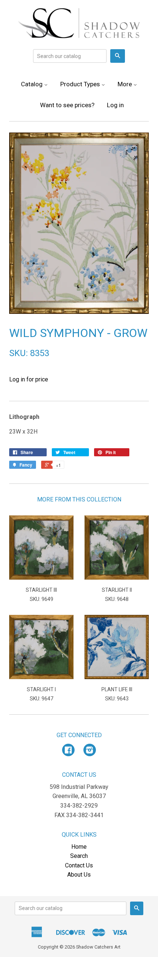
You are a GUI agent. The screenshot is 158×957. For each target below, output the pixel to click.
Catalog (32, 84)
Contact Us (79, 865)
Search (79, 855)
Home (79, 846)
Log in (115, 105)
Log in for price (28, 379)
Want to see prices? (67, 105)
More (125, 84)
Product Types (80, 84)
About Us (79, 874)
